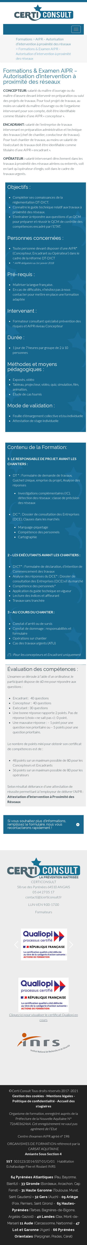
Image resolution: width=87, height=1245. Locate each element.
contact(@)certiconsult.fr (43, 897)
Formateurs (43, 912)
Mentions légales (59, 1096)
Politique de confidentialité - (34, 1101)
